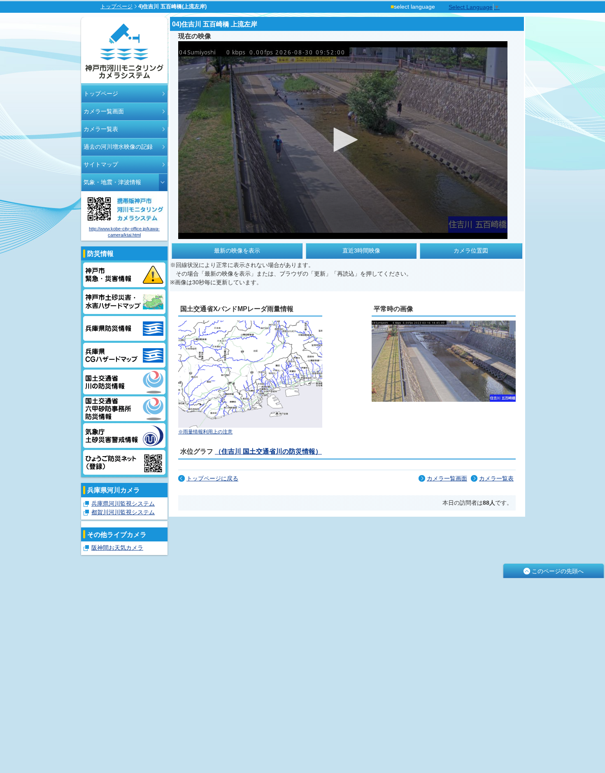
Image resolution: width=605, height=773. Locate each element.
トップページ (116, 6)
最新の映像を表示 (237, 250)
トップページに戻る (212, 478)
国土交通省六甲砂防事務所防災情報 (124, 408)
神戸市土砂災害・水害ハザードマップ (124, 301)
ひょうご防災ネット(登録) (124, 462)
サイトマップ (101, 164)
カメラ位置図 (471, 250)
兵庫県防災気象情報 (124, 328)
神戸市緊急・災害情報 (124, 274)
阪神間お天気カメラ (117, 547)
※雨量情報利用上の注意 (205, 432)
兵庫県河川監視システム (123, 503)
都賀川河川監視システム (123, 512)
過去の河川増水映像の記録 (118, 146)
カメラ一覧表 (101, 129)
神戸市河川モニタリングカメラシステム (124, 51)
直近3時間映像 (361, 250)
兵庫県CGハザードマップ (124, 355)
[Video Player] (342, 140)
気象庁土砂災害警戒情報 (124, 435)
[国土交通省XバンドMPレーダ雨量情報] (250, 425)
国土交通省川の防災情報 (124, 382)
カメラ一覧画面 (104, 111)
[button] (343, 140)
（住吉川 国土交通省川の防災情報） (268, 451)
